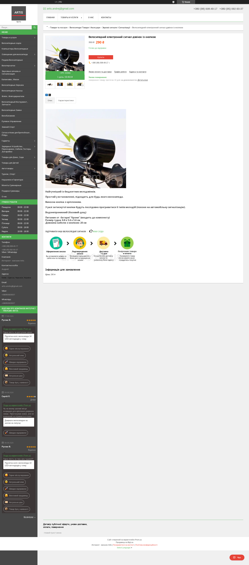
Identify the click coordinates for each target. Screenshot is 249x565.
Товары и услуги (9, 37)
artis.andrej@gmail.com (12, 286)
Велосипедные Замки (12, 110)
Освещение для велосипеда (15, 54)
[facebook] (46, 95)
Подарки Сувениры (11, 191)
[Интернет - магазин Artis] (18, 13)
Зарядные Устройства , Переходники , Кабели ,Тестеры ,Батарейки (16, 149)
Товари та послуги (58, 27)
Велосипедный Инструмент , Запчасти (15, 103)
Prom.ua (138, 540)
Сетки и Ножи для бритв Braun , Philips (16, 133)
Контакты (106, 17)
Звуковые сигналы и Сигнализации (11, 72)
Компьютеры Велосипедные (15, 48)
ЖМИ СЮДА (98, 231)
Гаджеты (6, 140)
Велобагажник (8, 115)
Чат (239, 557)
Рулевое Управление (11, 121)
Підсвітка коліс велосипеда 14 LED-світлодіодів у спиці (18, 337)
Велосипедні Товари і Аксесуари (85, 27)
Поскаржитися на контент (123, 545)
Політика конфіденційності (146, 545)
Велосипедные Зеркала (13, 85)
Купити (101, 57)
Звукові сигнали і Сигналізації (116, 27)
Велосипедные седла (11, 43)
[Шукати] (34, 27)
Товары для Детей (10, 162)
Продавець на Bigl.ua (124, 542)
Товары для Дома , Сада (13, 157)
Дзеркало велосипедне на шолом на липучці (16, 421)
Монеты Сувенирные (11, 185)
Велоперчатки (8, 65)
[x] (50, 95)
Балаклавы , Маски (10, 79)
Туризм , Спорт (8, 174)
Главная (50, 17)
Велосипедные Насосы (12, 90)
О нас (4, 196)
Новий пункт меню (53, 532)
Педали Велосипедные (12, 60)
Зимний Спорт (8, 127)
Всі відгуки (28, 517)
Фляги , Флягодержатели (13, 96)
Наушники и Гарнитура (12, 179)
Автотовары (7, 168)
